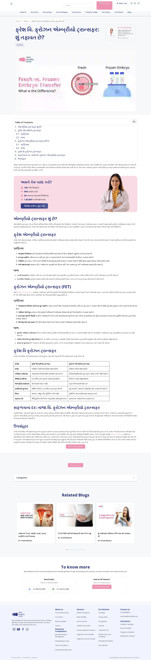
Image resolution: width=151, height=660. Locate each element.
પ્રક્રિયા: (25, 133)
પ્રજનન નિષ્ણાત (117, 434)
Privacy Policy (17, 657)
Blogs (129, 12)
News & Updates (60, 621)
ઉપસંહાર (22, 158)
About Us (23, 12)
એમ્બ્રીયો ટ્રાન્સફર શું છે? (29, 126)
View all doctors (75, 465)
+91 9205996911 (125, 612)
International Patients (105, 641)
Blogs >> (27, 21)
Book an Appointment (75, 446)
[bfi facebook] (139, 5)
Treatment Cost (103, 630)
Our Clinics (34, 12)
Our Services (76, 12)
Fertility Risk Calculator (127, 636)
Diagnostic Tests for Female (86, 639)
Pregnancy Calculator (127, 632)
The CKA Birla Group (62, 613)
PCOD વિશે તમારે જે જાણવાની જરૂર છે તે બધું (74, 533)
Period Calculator (126, 628)
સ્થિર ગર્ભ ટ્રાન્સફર (25, 292)
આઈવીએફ (20, 45)
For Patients (119, 12)
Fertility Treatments (83, 613)
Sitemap (101, 626)
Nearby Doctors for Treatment (104, 635)
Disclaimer (26, 657)
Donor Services (82, 621)
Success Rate (47, 12)
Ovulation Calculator (127, 624)
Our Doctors (106, 12)
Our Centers (105, 3)
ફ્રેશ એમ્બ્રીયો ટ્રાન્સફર (29, 130)
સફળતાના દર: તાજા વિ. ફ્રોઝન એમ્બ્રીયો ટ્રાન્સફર (41, 155)
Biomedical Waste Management (61, 636)
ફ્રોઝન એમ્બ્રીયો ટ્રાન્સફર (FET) (33, 140)
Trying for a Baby (91, 12)
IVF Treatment (103, 645)
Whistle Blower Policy (62, 641)
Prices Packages (62, 12)
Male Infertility (81, 617)
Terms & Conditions (61, 645)
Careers (58, 626)
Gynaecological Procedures (86, 630)
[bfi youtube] (135, 5)
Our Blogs (101, 613)
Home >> (19, 21)
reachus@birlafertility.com (129, 616)
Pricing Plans (102, 621)
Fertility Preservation (84, 626)
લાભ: (23, 137)
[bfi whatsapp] (27, 629)
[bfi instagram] (132, 5)
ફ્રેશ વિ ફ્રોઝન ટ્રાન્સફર (30, 151)
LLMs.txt (34, 657)
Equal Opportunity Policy (63, 650)
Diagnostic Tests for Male (85, 634)
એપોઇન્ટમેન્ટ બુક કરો (34, 205)
